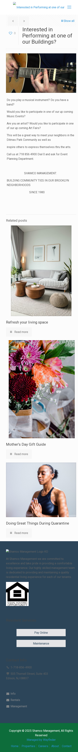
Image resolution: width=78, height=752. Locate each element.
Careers (43, 746)
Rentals (15, 700)
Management (18, 706)
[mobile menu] (69, 7)
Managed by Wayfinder (41, 740)
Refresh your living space (27, 322)
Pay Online (41, 632)
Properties (28, 746)
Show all (69, 21)
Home (15, 746)
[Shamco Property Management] (39, 7)
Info (13, 693)
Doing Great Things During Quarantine (37, 523)
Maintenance (41, 643)
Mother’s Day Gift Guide (26, 444)
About (55, 746)
